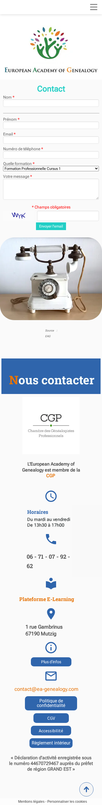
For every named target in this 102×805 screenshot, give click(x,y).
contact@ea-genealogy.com (46, 689)
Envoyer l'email (51, 226)
